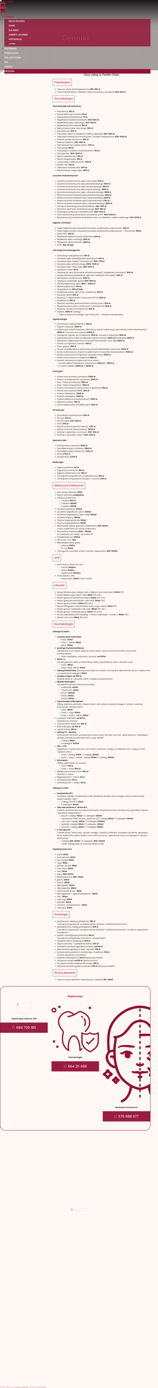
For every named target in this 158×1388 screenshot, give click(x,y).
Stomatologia (11, 53)
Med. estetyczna (12, 57)
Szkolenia (9, 71)
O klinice (8, 17)
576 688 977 (128, 1116)
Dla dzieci (14, 30)
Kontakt (8, 66)
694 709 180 (26, 1027)
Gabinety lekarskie (18, 34)
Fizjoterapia (10, 48)
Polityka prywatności (22, 1387)
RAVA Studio (42, 1387)
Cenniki (12, 43)
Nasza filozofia (17, 21)
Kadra (12, 25)
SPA (6, 62)
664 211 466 (77, 1066)
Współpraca (15, 39)
